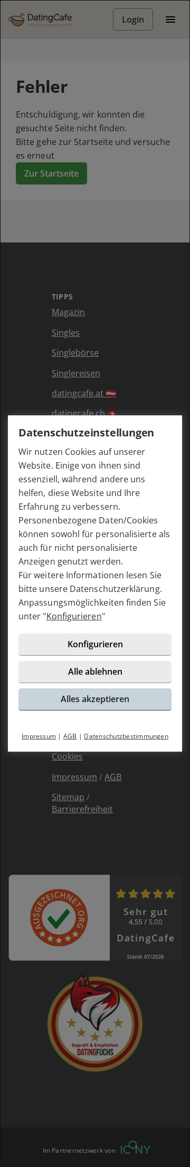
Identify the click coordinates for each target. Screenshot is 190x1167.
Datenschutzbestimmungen (126, 736)
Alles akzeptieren (95, 699)
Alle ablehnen (95, 671)
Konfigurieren (74, 616)
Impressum (39, 736)
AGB (70, 736)
